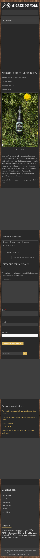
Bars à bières (24, 530)
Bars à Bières (6, 512)
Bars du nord (16, 530)
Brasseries (5, 509)
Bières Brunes (6, 502)
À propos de (12, 554)
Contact (29, 554)
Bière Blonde (16, 236)
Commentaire (7, 280)
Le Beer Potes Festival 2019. (25, 258)
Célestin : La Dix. (7, 423)
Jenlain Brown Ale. (11, 252)
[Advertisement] (20, 45)
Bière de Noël (22, 535)
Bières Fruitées (6, 505)
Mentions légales (21, 554)
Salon (9, 537)
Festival (4, 537)
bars (10, 530)
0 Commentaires (10, 245)
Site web (4, 332)
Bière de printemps (31, 535)
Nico (6, 242)
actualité (5, 530)
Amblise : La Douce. (8, 427)
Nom (4, 310)
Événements (15, 537)
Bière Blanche (13, 533)
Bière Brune (13, 535)
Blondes (26, 242)
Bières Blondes (6, 495)
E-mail (4, 322)
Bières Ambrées (7, 499)
